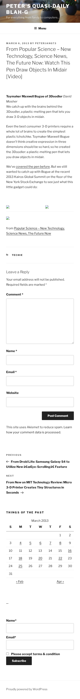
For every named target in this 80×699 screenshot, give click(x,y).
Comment (14, 294)
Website (12, 393)
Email (11, 372)
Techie (17, 255)
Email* (11, 637)
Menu (42, 28)
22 (60, 558)
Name (11, 351)
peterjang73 (45, 43)
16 (70, 551)
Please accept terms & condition (35, 654)
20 (40, 558)
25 (20, 566)
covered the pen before (33, 166)
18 (20, 558)
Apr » (60, 581)
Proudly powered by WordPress (26, 689)
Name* (11, 620)
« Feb (19, 581)
